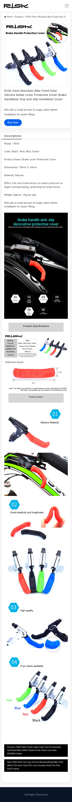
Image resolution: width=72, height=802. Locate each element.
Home (10, 17)
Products (19, 17)
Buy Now (13, 122)
